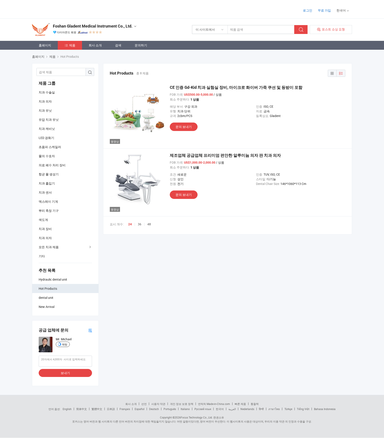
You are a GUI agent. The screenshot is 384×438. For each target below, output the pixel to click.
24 (130, 224)
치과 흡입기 (47, 183)
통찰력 (255, 404)
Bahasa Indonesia (325, 409)
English (67, 409)
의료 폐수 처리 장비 (52, 165)
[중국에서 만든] (60, 9)
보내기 (65, 373)
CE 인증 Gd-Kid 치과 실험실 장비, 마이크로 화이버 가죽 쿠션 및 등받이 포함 (236, 87)
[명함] (90, 330)
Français (125, 409)
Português (170, 409)
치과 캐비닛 (47, 129)
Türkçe (288, 409)
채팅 (64, 344)
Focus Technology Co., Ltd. (197, 417)
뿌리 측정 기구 (49, 210)
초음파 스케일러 (50, 147)
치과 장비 (45, 229)
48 (149, 224)
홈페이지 (45, 45)
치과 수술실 (47, 92)
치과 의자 (45, 101)
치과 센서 (45, 192)
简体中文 (81, 409)
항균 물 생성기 (49, 174)
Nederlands (247, 409)
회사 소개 (95, 45)
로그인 (307, 10)
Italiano (185, 409)
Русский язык (202, 409)
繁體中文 (97, 409)
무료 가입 (324, 10)
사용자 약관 (158, 404)
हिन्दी (261, 409)
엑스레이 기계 (48, 201)
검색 (118, 45)
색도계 (43, 220)
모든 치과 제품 (49, 247)
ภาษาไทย (274, 409)
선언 (144, 404)
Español (139, 409)
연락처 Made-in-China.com (214, 404)
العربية (232, 409)
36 (139, 224)
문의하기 (141, 45)
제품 (72, 45)
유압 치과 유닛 (49, 119)
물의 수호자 (47, 156)
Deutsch (154, 409)
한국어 (220, 409)
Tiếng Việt (303, 409)
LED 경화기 (46, 138)
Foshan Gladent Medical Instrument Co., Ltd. (92, 26)
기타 (42, 256)
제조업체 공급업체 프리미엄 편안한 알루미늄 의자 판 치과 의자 (225, 155)
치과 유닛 (45, 110)
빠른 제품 (240, 404)
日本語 (111, 409)
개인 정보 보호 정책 (181, 404)
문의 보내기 (184, 127)
